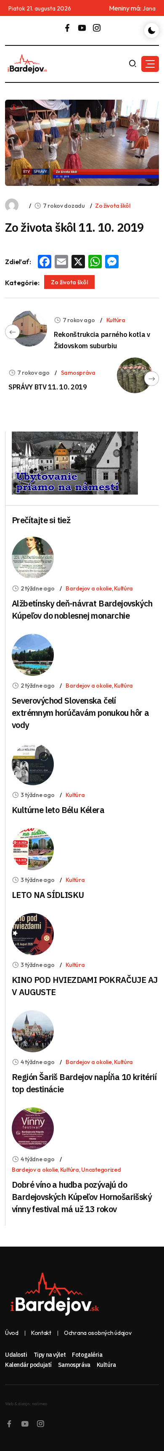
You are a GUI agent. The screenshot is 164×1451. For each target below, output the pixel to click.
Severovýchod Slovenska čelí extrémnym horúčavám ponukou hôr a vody (80, 713)
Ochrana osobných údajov (98, 1333)
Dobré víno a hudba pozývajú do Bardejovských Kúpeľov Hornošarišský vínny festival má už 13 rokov (81, 1197)
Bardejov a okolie (88, 588)
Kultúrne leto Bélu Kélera (58, 810)
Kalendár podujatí (28, 1364)
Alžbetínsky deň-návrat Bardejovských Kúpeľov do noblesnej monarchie (82, 609)
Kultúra (115, 320)
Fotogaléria (87, 1354)
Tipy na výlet (50, 1354)
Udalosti (16, 1354)
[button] (150, 64)
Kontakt (41, 1333)
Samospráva (78, 372)
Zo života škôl (112, 205)
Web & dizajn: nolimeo (26, 1403)
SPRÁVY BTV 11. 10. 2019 (47, 387)
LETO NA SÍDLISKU (48, 894)
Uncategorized (101, 1169)
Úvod (12, 1333)
